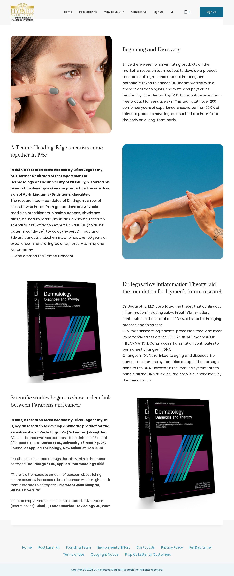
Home (68, 12)
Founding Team (78, 547)
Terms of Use (73, 554)
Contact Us (138, 12)
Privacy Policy (172, 547)
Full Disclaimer (200, 547)
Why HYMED (112, 12)
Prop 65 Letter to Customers (148, 554)
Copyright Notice (105, 554)
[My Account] (172, 12)
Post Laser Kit (88, 12)
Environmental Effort (113, 547)
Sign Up (159, 12)
